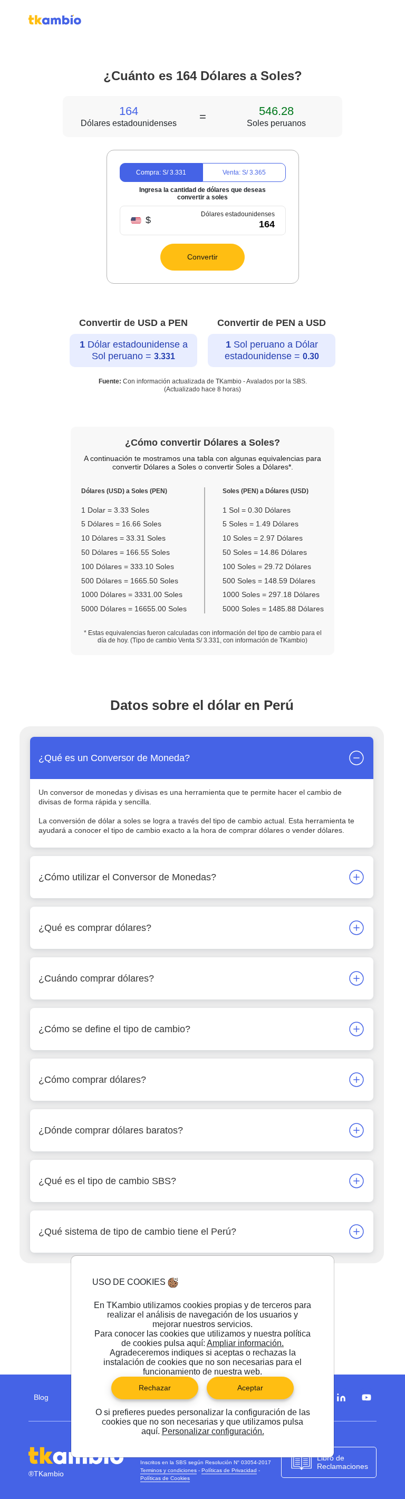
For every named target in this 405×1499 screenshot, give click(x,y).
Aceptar (250, 1387)
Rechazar (155, 1387)
